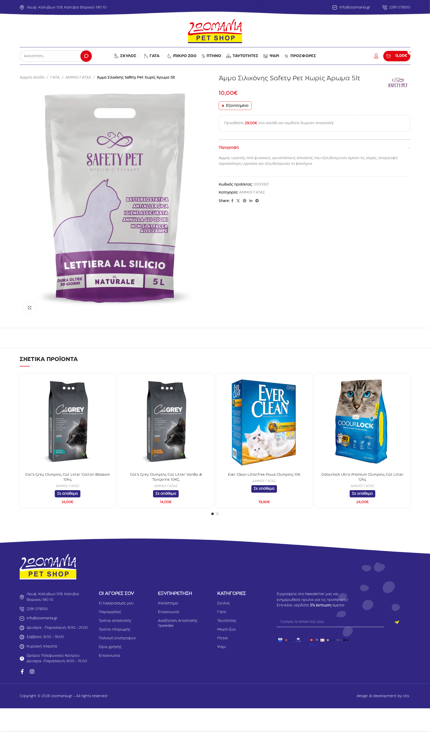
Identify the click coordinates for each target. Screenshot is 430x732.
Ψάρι (221, 646)
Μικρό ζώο (226, 629)
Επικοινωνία (109, 655)
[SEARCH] (86, 56)
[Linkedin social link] (251, 200)
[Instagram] (32, 671)
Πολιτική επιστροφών (117, 638)
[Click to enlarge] (29, 308)
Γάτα (221, 612)
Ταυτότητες (226, 620)
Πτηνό (222, 638)
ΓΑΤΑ (55, 77)
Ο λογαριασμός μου (116, 603)
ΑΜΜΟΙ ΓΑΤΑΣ (78, 77)
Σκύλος (223, 603)
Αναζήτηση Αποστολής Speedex (178, 623)
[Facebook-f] (22, 671)
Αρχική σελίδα (32, 77)
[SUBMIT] (397, 622)
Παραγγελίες (110, 612)
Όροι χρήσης (110, 646)
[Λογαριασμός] (376, 56)
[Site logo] (215, 30)
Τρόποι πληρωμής (114, 629)
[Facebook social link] (232, 200)
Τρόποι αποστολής (115, 620)
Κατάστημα (168, 603)
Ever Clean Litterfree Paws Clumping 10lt (264, 474)
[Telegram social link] (257, 200)
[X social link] (238, 200)
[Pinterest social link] (244, 200)
